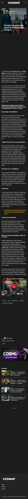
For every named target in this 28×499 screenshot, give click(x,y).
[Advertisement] (14, 52)
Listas (3, 343)
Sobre (3, 484)
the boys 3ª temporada (7, 303)
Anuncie (3, 488)
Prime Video (14, 300)
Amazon (4, 300)
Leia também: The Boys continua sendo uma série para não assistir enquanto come (15, 212)
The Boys (22, 300)
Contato (3, 486)
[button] (2, 2)
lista (9, 300)
